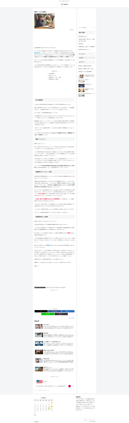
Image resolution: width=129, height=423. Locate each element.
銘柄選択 (64, 287)
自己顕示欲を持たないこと (84, 49)
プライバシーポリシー (91, 419)
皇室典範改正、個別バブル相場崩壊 (86, 46)
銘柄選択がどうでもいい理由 (55, 77)
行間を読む (80, 43)
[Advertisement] (54, 38)
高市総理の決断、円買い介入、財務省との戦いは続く (86, 40)
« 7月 (35, 414)
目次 (53, 71)
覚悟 (60, 287)
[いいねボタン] (35, 266)
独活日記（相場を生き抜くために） (40, 287)
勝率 (51, 287)
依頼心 (48, 287)
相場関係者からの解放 (53, 79)
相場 (53, 287)
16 (51, 406)
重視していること (52, 75)
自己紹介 (85, 419)
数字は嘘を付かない (82, 36)
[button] (61, 314)
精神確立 (57, 287)
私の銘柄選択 (52, 73)
